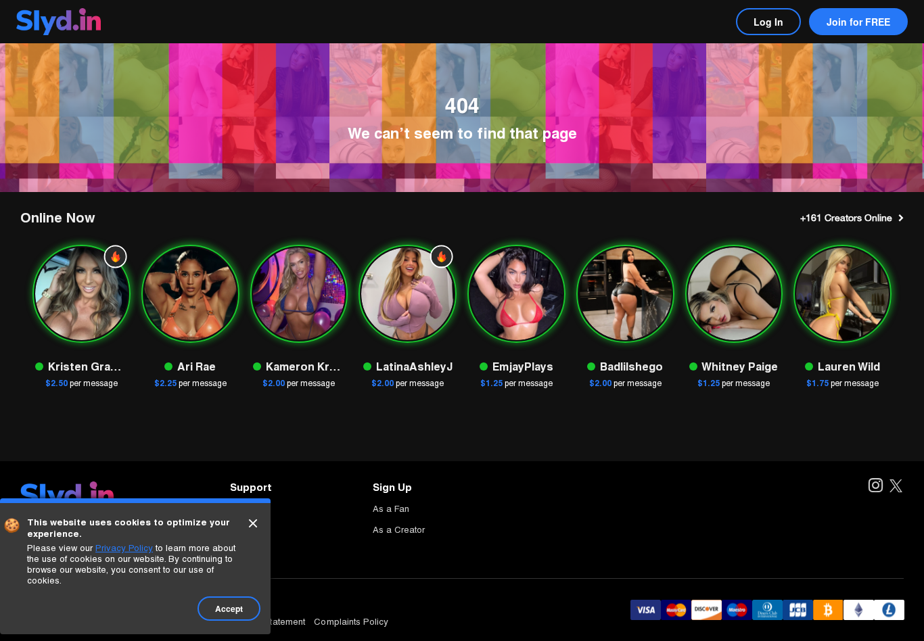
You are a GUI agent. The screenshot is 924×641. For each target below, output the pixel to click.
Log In (768, 21)
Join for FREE (858, 21)
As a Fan (391, 509)
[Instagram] (875, 486)
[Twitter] (896, 486)
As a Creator (399, 530)
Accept (229, 608)
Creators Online (846, 217)
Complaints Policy (351, 622)
